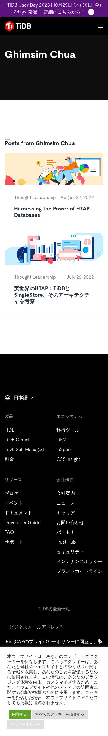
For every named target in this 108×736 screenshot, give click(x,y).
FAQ (9, 532)
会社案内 (65, 493)
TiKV (61, 439)
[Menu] (100, 26)
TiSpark (64, 449)
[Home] (18, 26)
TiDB (10, 430)
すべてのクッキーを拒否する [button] (59, 714)
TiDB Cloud (17, 439)
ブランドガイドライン (79, 571)
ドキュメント (18, 512)
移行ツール (67, 430)
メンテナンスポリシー (79, 561)
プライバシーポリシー (52, 641)
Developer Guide (23, 522)
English (16, 410)
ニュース (65, 503)
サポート (14, 542)
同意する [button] (19, 714)
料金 (9, 459)
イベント (14, 503)
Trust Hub (66, 542)
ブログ (11, 493)
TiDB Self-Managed (24, 449)
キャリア (65, 512)
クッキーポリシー (26, 724)
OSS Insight (68, 459)
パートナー (67, 532)
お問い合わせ (70, 522)
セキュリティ (70, 551)
